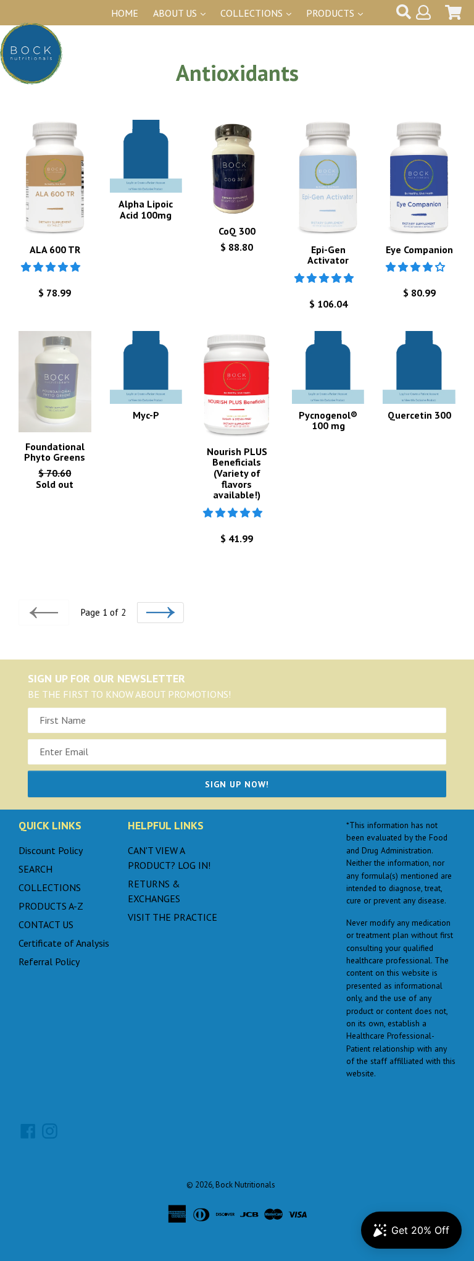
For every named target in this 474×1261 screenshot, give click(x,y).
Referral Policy (49, 961)
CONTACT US (46, 924)
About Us (176, 13)
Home (124, 13)
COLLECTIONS (50, 887)
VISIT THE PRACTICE (172, 917)
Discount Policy (51, 850)
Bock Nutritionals (245, 1184)
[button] (52, 267)
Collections (252, 13)
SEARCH (35, 869)
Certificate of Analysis (64, 943)
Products (331, 13)
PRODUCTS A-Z (51, 906)
